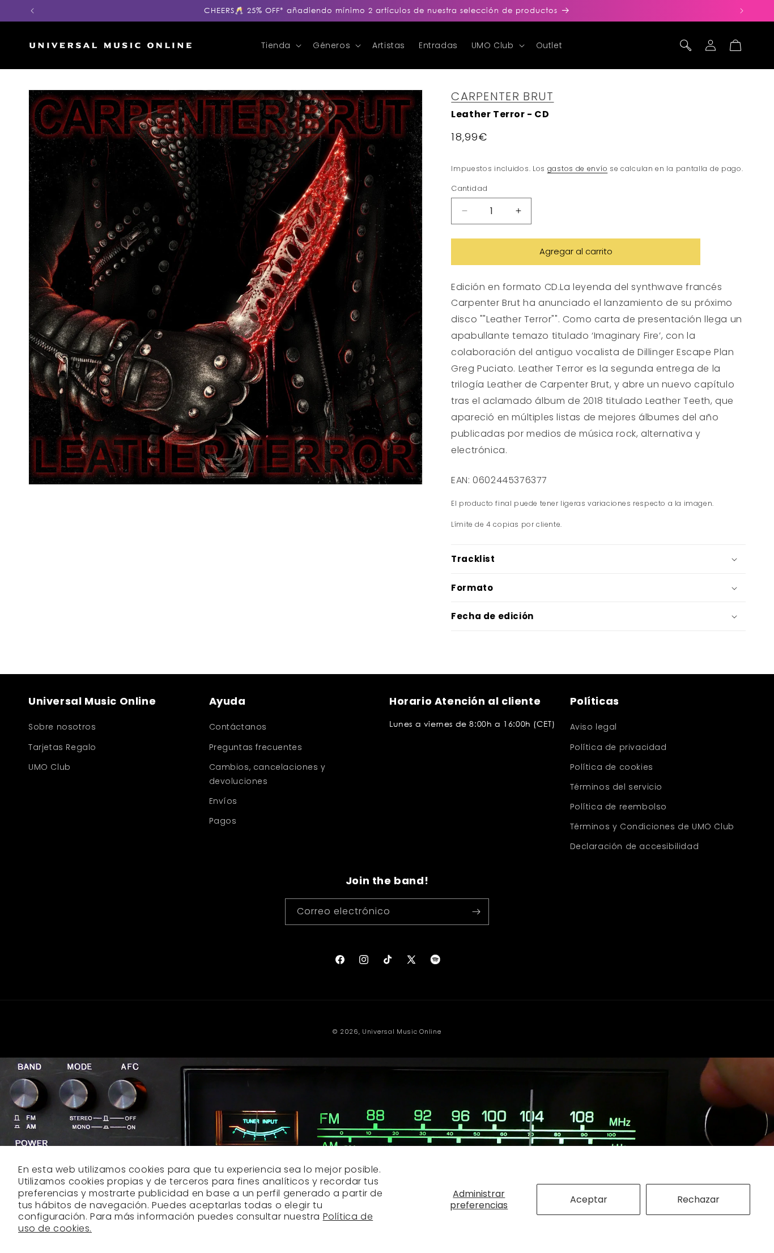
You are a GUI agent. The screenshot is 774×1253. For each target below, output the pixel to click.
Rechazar (698, 1199)
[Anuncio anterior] (32, 11)
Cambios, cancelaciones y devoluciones (267, 774)
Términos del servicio (616, 786)
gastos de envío (577, 168)
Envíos (223, 801)
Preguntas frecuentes (256, 747)
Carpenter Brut (502, 96)
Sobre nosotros (62, 726)
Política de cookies (611, 767)
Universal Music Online (401, 1031)
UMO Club (49, 767)
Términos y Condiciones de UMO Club (652, 826)
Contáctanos (238, 726)
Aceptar (588, 1199)
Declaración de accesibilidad (634, 846)
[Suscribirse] (475, 911)
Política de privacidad (618, 747)
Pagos (223, 820)
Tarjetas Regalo (62, 747)
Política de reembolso (618, 806)
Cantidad (469, 188)
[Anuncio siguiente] (741, 11)
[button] (280, 45)
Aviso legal (594, 726)
